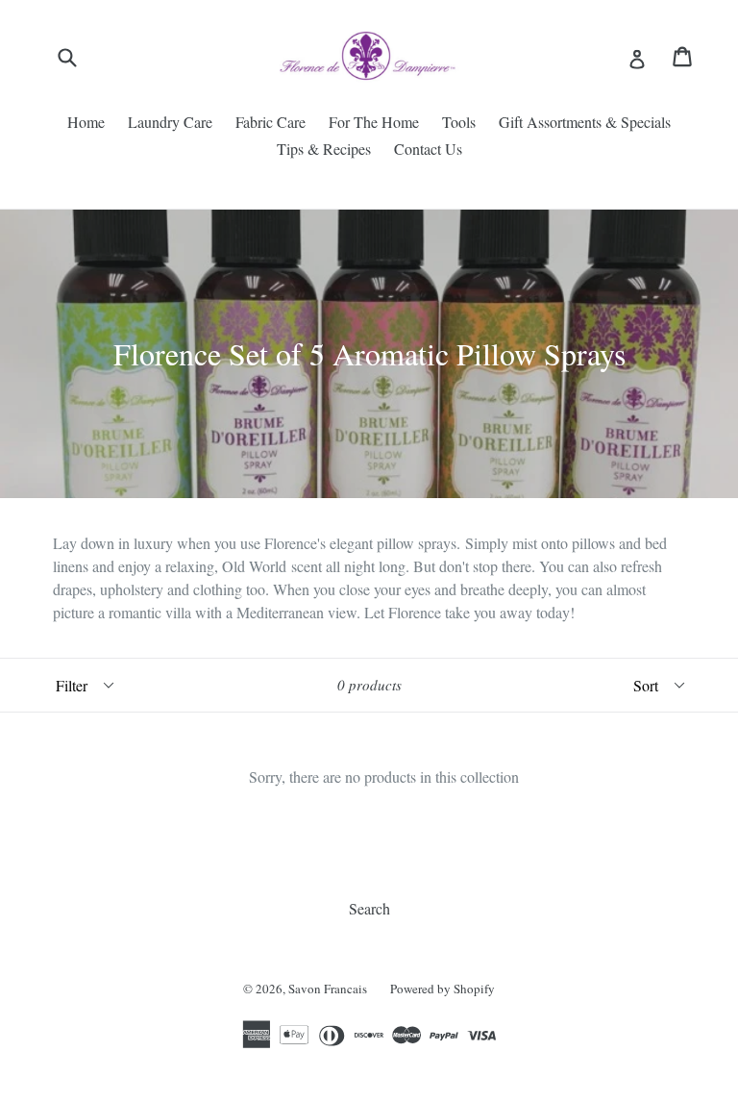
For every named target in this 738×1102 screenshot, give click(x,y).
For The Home (374, 122)
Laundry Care (170, 122)
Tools (459, 122)
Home (86, 122)
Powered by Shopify (442, 988)
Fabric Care (270, 122)
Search (369, 908)
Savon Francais (327, 988)
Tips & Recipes (324, 148)
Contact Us (428, 148)
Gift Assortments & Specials (585, 122)
